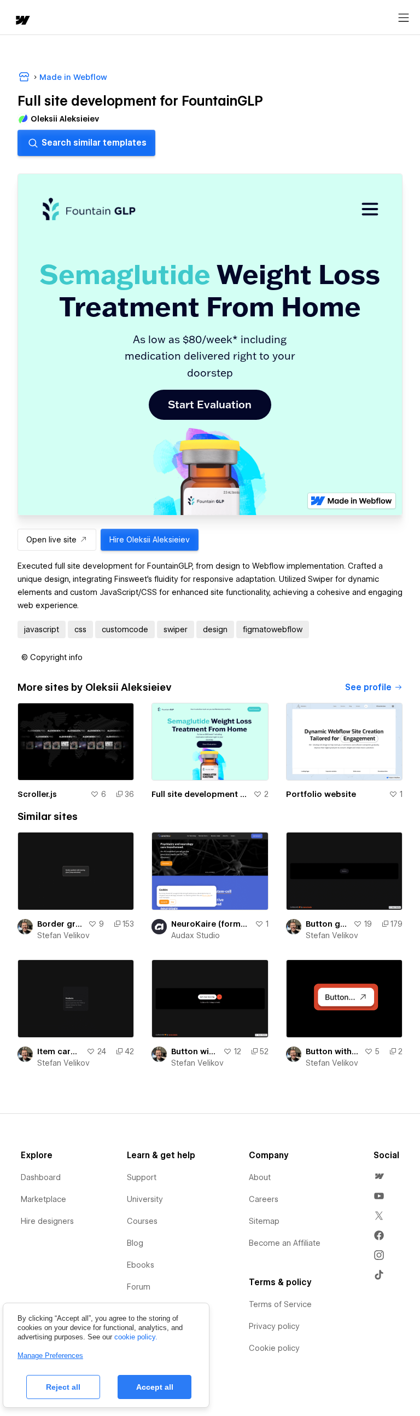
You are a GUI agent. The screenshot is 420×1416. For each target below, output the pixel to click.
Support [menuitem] (141, 1177)
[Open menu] (404, 18)
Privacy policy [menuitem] (274, 1326)
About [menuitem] (260, 1177)
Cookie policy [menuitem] (274, 1348)
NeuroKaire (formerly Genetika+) (210, 924)
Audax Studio (195, 935)
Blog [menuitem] (135, 1243)
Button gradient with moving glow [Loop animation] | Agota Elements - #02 (327, 924)
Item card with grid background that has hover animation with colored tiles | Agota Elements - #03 (59, 1051)
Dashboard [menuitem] (41, 1177)
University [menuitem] (145, 1199)
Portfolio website (321, 794)
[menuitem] (379, 1176)
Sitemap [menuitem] (264, 1221)
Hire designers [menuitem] (47, 1221)
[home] (22, 21)
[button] (52, 657)
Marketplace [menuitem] (43, 1199)
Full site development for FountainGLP (199, 794)
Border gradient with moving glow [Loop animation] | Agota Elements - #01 (60, 924)
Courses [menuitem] (142, 1221)
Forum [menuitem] (138, 1286)
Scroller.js (37, 794)
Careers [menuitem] (263, 1199)
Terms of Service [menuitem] (280, 1304)
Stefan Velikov (63, 935)
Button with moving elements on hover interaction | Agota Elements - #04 (194, 1051)
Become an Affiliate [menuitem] (284, 1243)
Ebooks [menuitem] (140, 1265)
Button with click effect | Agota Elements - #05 (333, 1051)
